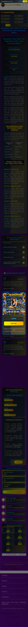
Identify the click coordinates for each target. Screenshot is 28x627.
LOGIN (20, 1)
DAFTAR (25, 1)
